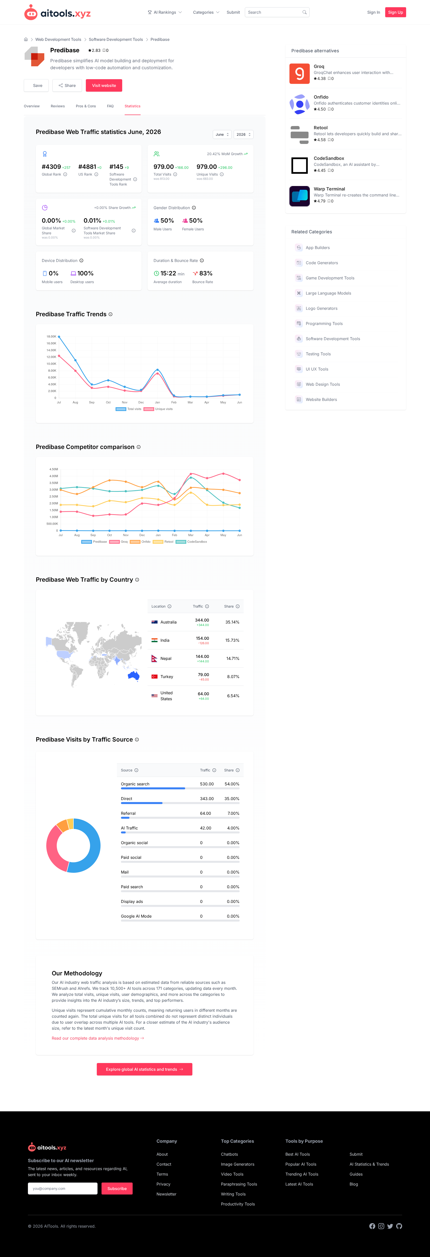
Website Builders (321, 399)
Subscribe (117, 1188)
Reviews (58, 106)
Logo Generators (321, 308)
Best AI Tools (297, 1154)
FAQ (110, 106)
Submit (233, 12)
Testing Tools (318, 353)
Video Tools (232, 1174)
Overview (32, 106)
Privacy (163, 1184)
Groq (319, 66)
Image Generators (237, 1164)
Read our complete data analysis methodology (95, 1038)
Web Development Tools (58, 39)
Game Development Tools (330, 277)
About (162, 1154)
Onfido (321, 97)
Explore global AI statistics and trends (141, 1069)
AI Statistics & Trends (369, 1164)
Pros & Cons (86, 106)
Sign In (373, 12)
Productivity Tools (238, 1203)
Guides (356, 1174)
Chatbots (229, 1154)
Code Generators (322, 262)
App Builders (318, 247)
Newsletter (166, 1194)
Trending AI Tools (301, 1174)
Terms (162, 1174)
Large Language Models (328, 293)
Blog (354, 1184)
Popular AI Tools (300, 1164)
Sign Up (395, 12)
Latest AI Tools (299, 1184)
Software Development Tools (116, 39)
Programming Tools (324, 323)
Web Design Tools (323, 384)
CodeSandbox (329, 158)
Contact (164, 1164)
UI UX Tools (317, 369)
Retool (321, 127)
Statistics (133, 106)
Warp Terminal (329, 188)
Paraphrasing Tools (239, 1184)
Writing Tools (233, 1194)
